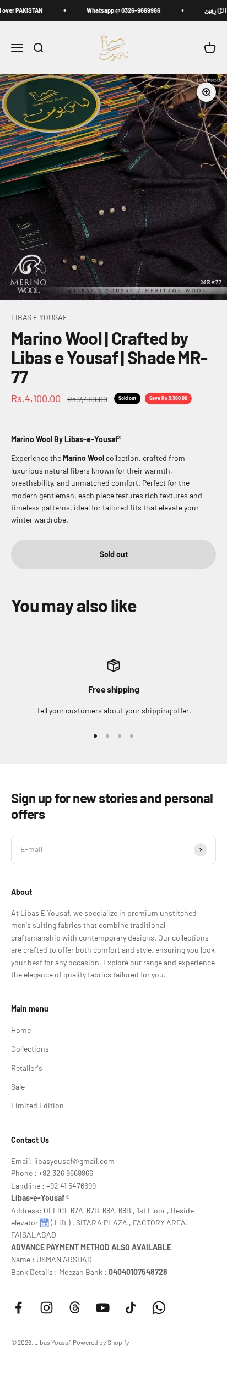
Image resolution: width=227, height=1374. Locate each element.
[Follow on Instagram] (46, 1307)
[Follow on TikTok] (130, 1307)
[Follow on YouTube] (102, 1307)
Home (21, 1030)
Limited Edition (37, 1105)
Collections (30, 1048)
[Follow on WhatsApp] (159, 1307)
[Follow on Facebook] (18, 1307)
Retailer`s (26, 1068)
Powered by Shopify (101, 1342)
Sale (18, 1086)
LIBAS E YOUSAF (39, 317)
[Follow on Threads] (74, 1307)
